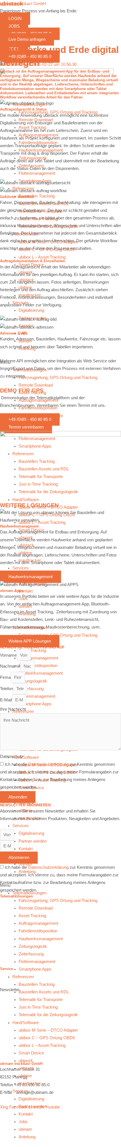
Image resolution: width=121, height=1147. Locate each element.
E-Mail (6, 700)
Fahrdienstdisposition (38, 931)
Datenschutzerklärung (48, 764)
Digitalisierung (31, 1099)
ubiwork (26, 1060)
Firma (5, 677)
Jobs (23, 1121)
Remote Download (36, 908)
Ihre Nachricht (13, 709)
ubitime (25, 1076)
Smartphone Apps (35, 969)
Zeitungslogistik (33, 946)
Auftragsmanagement (38, 923)
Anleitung (27, 1137)
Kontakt (26, 1114)
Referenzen (23, 977)
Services (20, 1091)
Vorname (8, 655)
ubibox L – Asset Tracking (42, 1045)
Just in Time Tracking (38, 1007)
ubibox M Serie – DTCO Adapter (48, 1030)
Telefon (6, 688)
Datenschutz (11, 756)
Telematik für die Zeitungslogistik (48, 1015)
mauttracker (30, 1083)
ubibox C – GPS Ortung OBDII (47, 1038)
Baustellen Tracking (37, 984)
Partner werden (33, 1106)
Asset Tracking (32, 915)
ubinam (25, 1129)
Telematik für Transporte (41, 999)
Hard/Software (25, 1022)
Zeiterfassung (31, 954)
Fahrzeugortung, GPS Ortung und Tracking (58, 900)
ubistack (26, 1068)
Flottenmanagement (37, 961)
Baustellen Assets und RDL (44, 992)
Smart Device (31, 1053)
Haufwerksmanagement (41, 939)
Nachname (10, 666)
